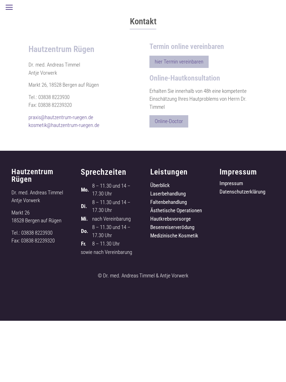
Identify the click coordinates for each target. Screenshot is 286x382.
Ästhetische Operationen (176, 211)
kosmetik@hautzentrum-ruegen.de (63, 125)
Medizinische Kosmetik (174, 236)
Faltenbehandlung (168, 202)
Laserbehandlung (168, 194)
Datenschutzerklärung (242, 192)
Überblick (160, 185)
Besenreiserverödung (172, 227)
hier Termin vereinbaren (179, 61)
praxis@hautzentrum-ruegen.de (60, 117)
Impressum (231, 184)
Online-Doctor (169, 121)
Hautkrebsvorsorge (170, 219)
